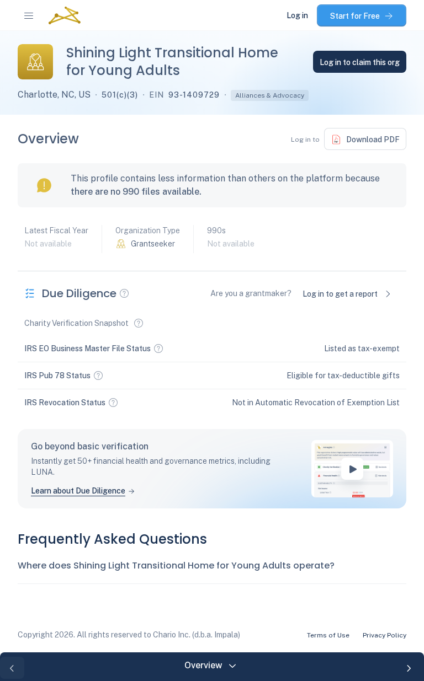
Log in (297, 15)
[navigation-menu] (29, 15)
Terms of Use (328, 635)
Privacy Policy (384, 635)
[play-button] (352, 469)
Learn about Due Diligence (78, 490)
